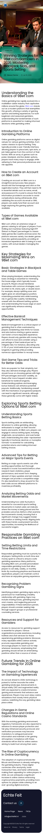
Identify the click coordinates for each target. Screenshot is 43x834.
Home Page (9, 811)
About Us (7, 827)
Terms (21, 827)
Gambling (8, 50)
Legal (27, 827)
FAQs (28, 811)
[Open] (37, 5)
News (20, 811)
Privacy (14, 827)
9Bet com (29, 106)
